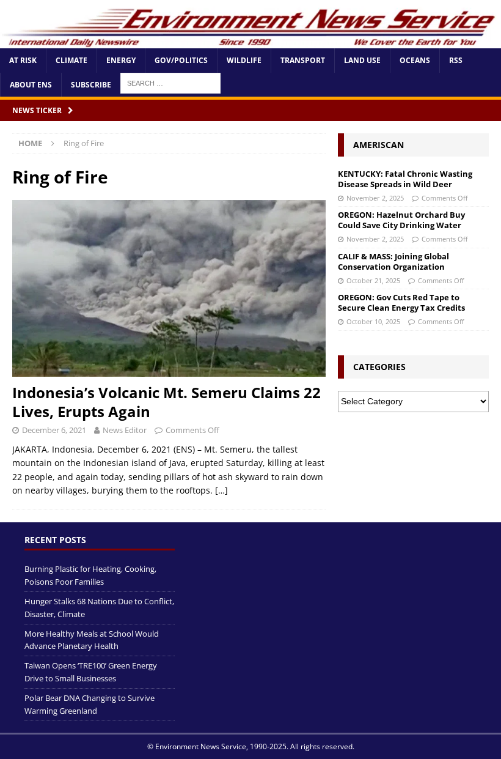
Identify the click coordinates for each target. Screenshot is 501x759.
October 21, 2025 (373, 280)
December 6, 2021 (54, 429)
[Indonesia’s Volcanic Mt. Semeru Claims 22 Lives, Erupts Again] (169, 288)
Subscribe (91, 85)
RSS (456, 60)
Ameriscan (378, 144)
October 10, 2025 (373, 321)
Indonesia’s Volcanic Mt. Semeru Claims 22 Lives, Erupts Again (166, 401)
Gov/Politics (181, 60)
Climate (71, 60)
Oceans (415, 60)
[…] (221, 490)
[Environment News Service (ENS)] (250, 41)
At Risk (23, 60)
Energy (121, 60)
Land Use (362, 60)
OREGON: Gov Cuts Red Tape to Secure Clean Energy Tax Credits (401, 302)
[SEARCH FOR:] (170, 82)
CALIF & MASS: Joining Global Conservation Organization (393, 261)
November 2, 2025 (375, 197)
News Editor (125, 429)
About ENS (31, 85)
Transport (302, 60)
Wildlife (244, 60)
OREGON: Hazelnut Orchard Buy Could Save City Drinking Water (401, 220)
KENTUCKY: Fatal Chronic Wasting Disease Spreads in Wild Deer (405, 179)
